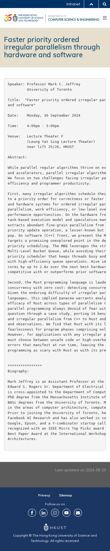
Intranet (73, 4)
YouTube (66, 513)
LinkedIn (44, 513)
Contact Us (78, 513)
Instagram (55, 513)
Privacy (44, 495)
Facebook (32, 513)
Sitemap (65, 495)
